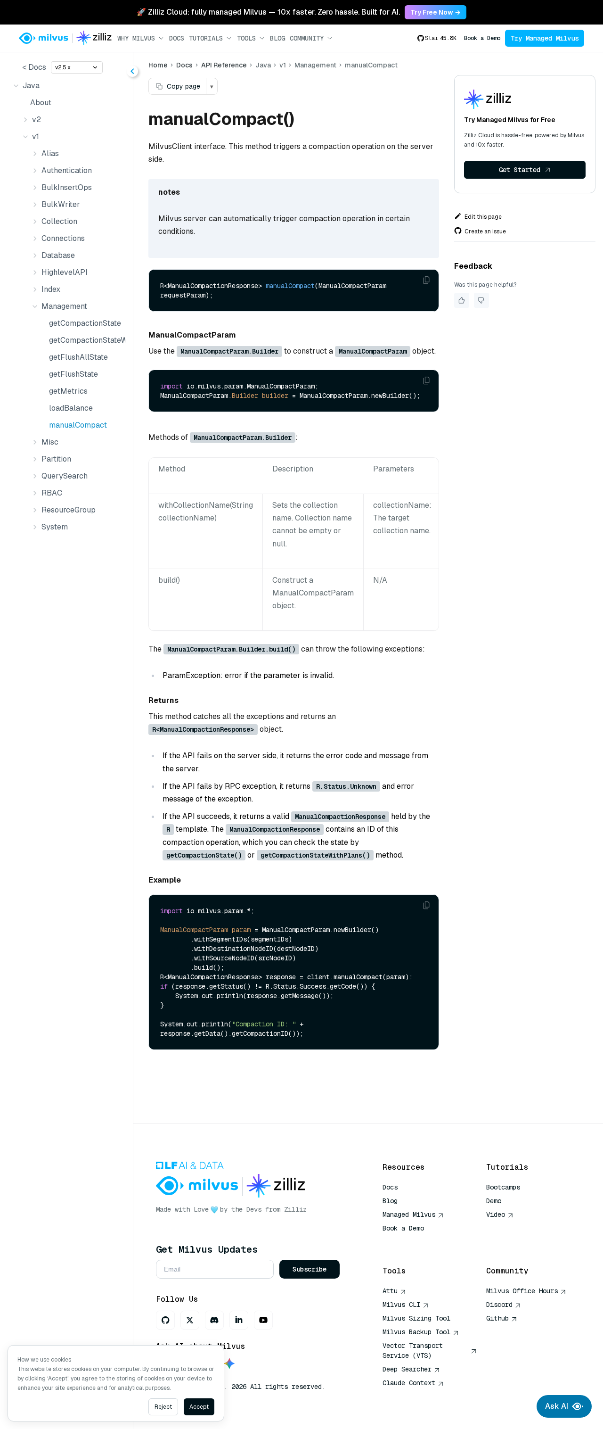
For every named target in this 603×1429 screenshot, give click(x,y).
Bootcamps (503, 1187)
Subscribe (309, 1269)
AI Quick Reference (416, 1242)
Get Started (519, 169)
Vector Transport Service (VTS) (413, 1350)
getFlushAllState (78, 357)
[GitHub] (165, 1320)
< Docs (34, 67)
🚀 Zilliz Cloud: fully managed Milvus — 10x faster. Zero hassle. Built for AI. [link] (268, 12)
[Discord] (214, 1320)
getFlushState (73, 374)
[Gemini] (229, 1364)
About (40, 102)
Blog (277, 38)
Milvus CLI (401, 1304)
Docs (176, 38)
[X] (189, 1320)
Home (158, 65)
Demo (493, 1201)
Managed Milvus (409, 1214)
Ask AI (556, 1406)
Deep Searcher (407, 1369)
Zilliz (295, 1209)
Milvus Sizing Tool (416, 1318)
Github (497, 1318)
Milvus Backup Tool (416, 1332)
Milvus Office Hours (522, 1291)
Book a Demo (482, 38)
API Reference (224, 65)
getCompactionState (85, 323)
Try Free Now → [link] (435, 12)
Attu (390, 1291)
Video (495, 1214)
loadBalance (71, 408)
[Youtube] (263, 1320)
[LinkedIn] (238, 1320)
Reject (163, 1407)
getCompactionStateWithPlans (85, 340)
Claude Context (409, 1383)
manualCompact (78, 425)
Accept (199, 1407)
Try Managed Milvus (545, 38)
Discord (499, 1304)
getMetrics (68, 391)
